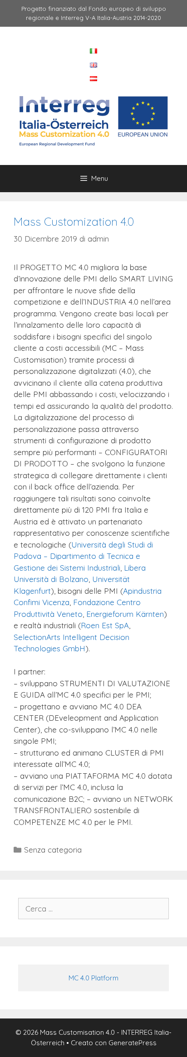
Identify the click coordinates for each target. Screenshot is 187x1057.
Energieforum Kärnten (125, 614)
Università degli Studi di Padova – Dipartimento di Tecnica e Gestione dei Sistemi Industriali (83, 556)
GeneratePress (132, 1042)
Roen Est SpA (105, 625)
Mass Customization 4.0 (74, 221)
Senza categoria (53, 849)
